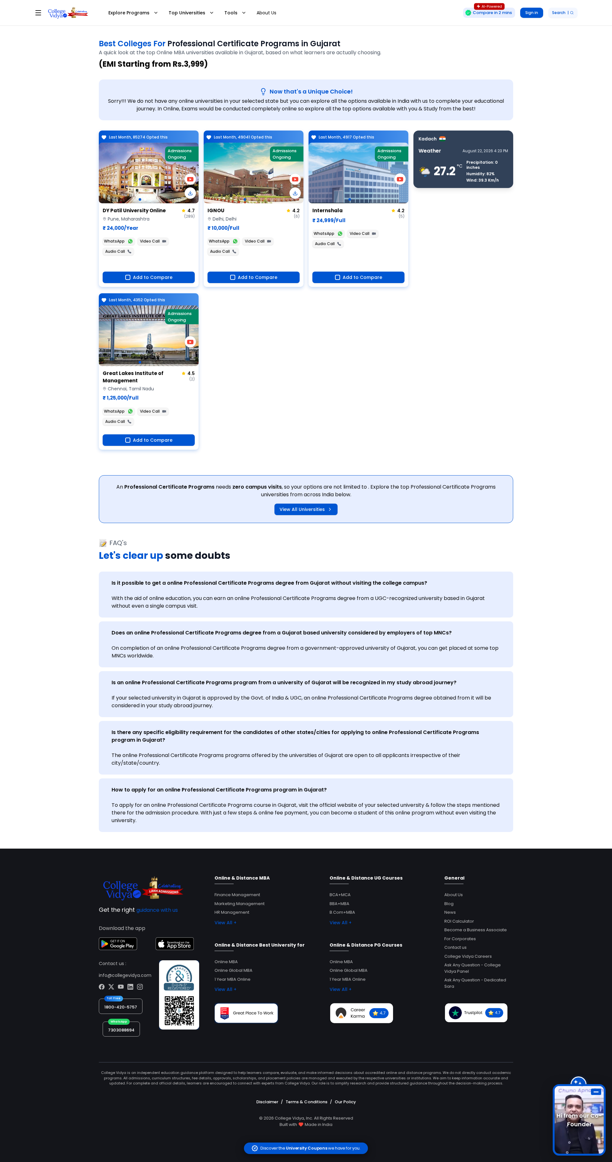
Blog (449, 904)
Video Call (150, 241)
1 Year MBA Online (233, 979)
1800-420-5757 (120, 1007)
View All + (226, 922)
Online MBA (226, 962)
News (450, 912)
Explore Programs (128, 13)
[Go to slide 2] (145, 199)
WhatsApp (114, 241)
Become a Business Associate (475, 930)
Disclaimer (267, 1102)
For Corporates (460, 939)
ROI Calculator (459, 921)
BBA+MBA (339, 904)
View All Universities (302, 509)
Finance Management (237, 895)
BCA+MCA (340, 895)
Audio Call (115, 251)
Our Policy (345, 1102)
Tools (230, 13)
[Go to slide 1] (140, 199)
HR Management (232, 912)
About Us (266, 13)
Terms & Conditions (306, 1102)
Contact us (455, 947)
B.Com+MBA (342, 912)
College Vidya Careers (468, 956)
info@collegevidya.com (125, 975)
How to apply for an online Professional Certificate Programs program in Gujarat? (219, 789)
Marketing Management (240, 904)
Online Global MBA (233, 970)
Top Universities (187, 13)
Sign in (531, 12)
